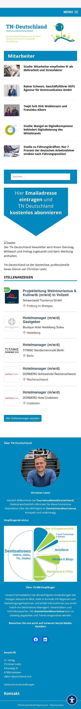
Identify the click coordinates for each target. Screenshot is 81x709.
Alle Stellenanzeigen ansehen (23, 418)
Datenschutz (57, 705)
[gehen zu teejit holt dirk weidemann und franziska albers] (12, 114)
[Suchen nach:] (41, 176)
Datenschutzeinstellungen (19, 684)
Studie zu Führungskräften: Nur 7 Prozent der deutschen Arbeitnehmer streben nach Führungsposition (49, 150)
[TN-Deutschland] (40, 32)
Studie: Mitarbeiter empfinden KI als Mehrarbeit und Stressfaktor (48, 68)
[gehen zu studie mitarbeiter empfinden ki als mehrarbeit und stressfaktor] (12, 74)
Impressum (42, 705)
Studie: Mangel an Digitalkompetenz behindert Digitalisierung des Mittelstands (48, 129)
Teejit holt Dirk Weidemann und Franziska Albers (45, 108)
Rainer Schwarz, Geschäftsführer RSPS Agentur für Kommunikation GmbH (49, 88)
